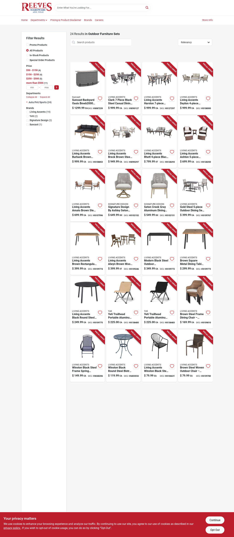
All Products (36, 50)
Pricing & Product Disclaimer (65, 20)
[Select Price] (56, 87)
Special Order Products (42, 60)
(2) (34, 116)
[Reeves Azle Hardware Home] (36, 7)
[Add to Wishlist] (100, 98)
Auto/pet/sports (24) (40, 102)
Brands (88, 20)
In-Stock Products (39, 55)
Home (24, 20)
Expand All (45, 97)
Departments (38, 20)
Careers (99, 20)
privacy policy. (12, 528)
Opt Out (215, 530)
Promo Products (38, 45)
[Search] (147, 7)
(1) (36, 124)
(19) (40, 111)
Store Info (207, 20)
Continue (215, 520)
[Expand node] (27, 102)
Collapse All (31, 97)
